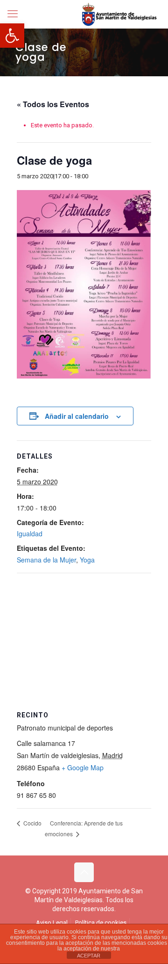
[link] (12, 35)
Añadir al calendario (77, 416)
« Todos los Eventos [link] (53, 104)
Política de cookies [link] (100, 922)
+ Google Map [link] (83, 767)
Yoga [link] (87, 559)
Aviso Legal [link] (52, 922)
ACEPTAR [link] (88, 955)
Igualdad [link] (29, 533)
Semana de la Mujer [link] (46, 559)
